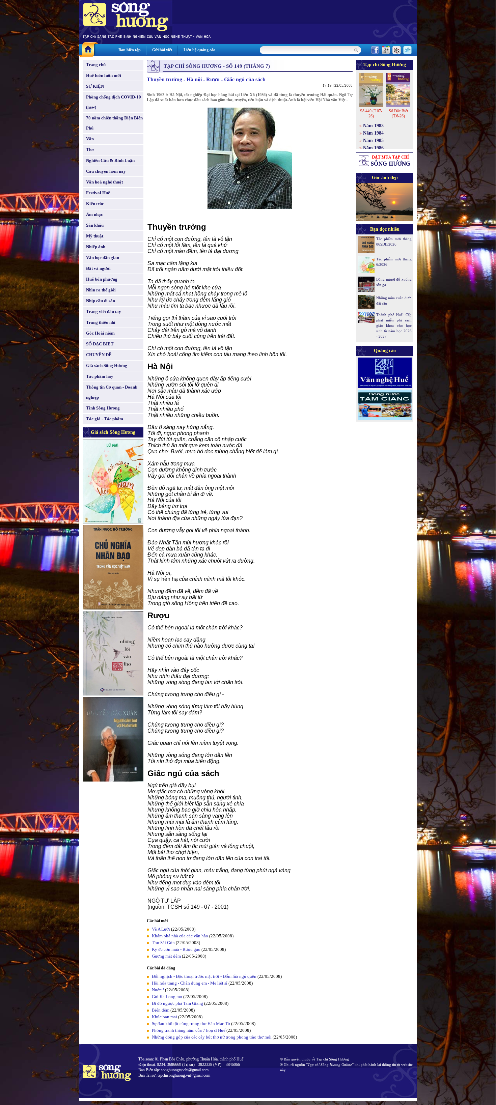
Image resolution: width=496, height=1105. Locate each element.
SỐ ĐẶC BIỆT (100, 343)
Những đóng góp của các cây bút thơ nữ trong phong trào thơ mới (212, 1037)
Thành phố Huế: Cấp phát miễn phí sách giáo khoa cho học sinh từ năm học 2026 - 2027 (394, 325)
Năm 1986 (373, 147)
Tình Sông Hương (103, 407)
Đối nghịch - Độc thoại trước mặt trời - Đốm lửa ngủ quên (204, 976)
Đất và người (98, 268)
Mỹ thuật (94, 235)
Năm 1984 (373, 133)
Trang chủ (96, 64)
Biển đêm (160, 1010)
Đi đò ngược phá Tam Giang (177, 1003)
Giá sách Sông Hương (106, 365)
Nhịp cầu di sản (100, 300)
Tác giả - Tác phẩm (104, 418)
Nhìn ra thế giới (101, 289)
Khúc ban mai (164, 1016)
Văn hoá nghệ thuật (104, 182)
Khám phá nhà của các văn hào (180, 935)
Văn (90, 138)
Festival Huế (98, 192)
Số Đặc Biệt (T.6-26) (398, 113)
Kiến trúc (95, 203)
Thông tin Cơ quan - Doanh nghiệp (111, 392)
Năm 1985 (373, 140)
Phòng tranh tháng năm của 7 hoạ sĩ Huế (188, 1030)
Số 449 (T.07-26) (371, 113)
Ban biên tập (129, 50)
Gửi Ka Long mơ (167, 996)
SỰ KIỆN (95, 86)
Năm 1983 (373, 125)
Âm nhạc (94, 214)
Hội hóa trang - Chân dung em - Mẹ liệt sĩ (189, 983)
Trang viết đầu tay (103, 311)
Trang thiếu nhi (100, 322)
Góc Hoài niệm (100, 333)
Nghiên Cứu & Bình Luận (110, 160)
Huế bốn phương (101, 279)
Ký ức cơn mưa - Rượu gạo (176, 949)
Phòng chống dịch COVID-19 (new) (113, 102)
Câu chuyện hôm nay (106, 171)
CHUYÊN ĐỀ (99, 354)
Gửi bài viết (162, 50)
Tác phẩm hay (99, 376)
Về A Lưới (161, 929)
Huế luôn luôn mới (103, 75)
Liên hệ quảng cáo (199, 50)
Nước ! (158, 989)
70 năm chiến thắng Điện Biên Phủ (114, 123)
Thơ (90, 149)
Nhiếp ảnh (95, 246)
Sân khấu (95, 225)
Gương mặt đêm (166, 956)
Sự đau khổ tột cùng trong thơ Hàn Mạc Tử (191, 1023)
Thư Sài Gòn (163, 942)
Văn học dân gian (102, 257)
